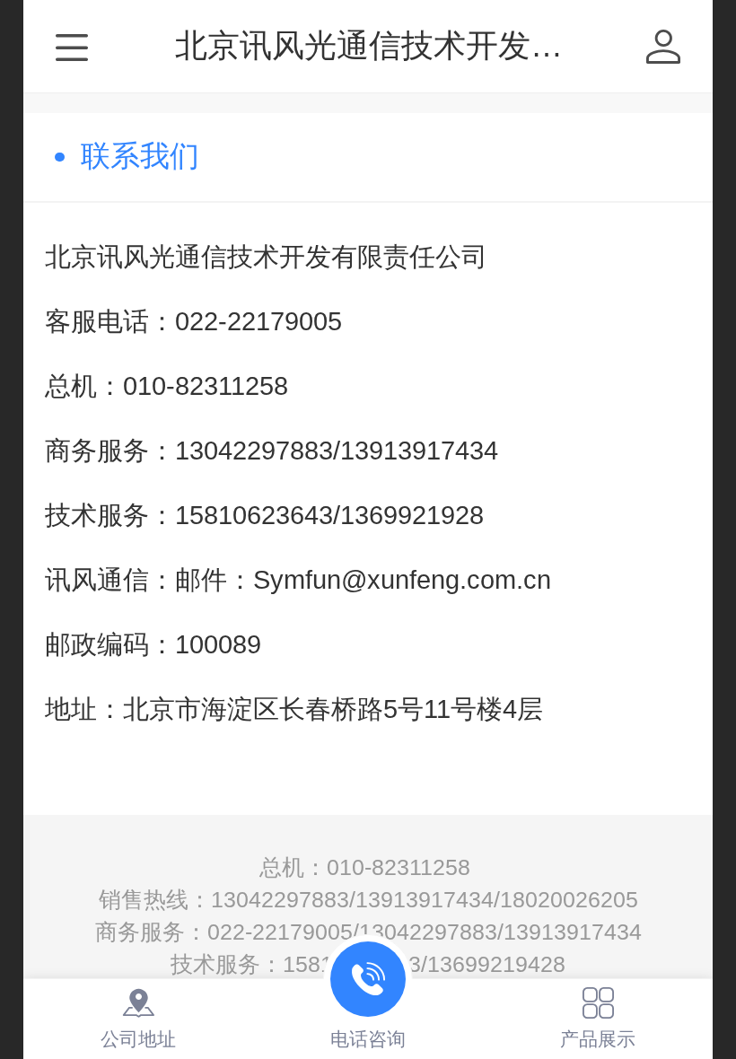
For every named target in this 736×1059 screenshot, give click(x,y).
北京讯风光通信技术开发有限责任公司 (449, 45)
